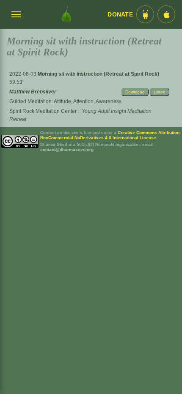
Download (135, 92)
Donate (120, 14)
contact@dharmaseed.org (67, 149)
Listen (159, 92)
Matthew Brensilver (32, 92)
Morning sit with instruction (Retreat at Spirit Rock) (98, 74)
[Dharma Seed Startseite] (66, 14)
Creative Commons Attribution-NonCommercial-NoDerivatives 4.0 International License (110, 135)
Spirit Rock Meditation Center (43, 111)
